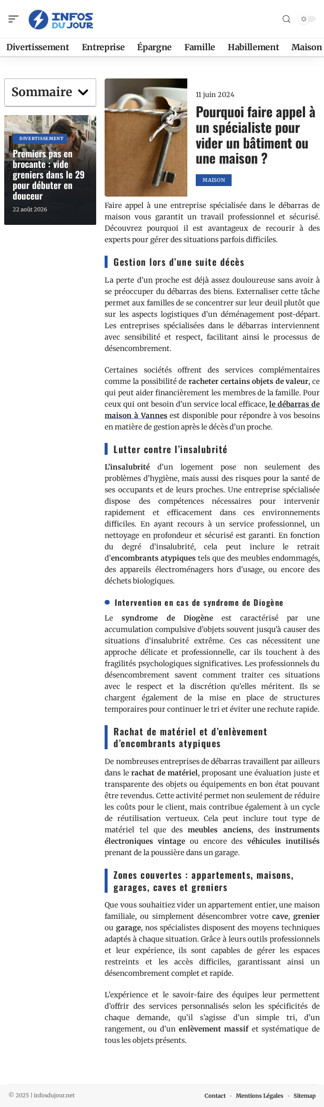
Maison (213, 180)
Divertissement (41, 138)
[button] (83, 92)
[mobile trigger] (15, 19)
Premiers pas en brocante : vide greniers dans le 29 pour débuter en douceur (49, 174)
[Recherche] (286, 19)
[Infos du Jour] (61, 19)
